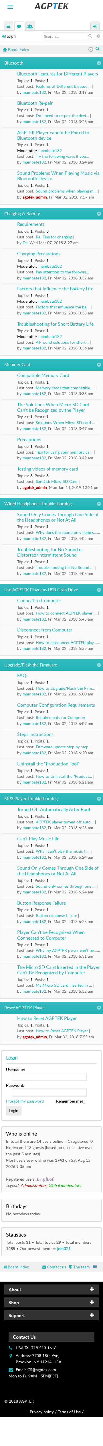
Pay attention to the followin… (62, 272)
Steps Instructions (35, 734)
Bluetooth (13, 63)
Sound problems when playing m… (66, 191)
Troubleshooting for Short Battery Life (55, 324)
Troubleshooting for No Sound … (65, 567)
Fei (25, 242)
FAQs (22, 676)
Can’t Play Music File (38, 839)
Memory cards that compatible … (65, 387)
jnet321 (64, 1248)
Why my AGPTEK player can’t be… (66, 950)
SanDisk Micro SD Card (57, 481)
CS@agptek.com (41, 1369)
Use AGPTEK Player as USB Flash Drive (41, 589)
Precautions (29, 440)
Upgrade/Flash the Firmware (30, 665)
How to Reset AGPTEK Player (47, 1018)
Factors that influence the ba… (63, 307)
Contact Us (24, 1337)
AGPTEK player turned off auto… (65, 822)
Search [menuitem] (98, 49)
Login (11, 36)
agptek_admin (35, 197)
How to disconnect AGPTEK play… (66, 642)
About (15, 1289)
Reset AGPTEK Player (24, 1007)
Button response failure (56, 915)
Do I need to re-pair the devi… (62, 115)
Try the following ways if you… (62, 156)
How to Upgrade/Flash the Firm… (65, 688)
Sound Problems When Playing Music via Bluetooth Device (58, 176)
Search (90, 36)
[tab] (51, 1289)
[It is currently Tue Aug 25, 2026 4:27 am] (90, 49)
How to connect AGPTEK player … (66, 613)
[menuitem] (79, 1267)
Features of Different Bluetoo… (63, 86)
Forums (20, 26)
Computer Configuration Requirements (56, 705)
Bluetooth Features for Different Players (57, 74)
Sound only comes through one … (66, 886)
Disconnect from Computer (44, 630)
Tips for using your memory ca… (64, 452)
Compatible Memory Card (43, 375)
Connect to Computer (39, 601)
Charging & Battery (22, 213)
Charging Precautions (38, 254)
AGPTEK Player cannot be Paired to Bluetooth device (53, 135)
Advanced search (98, 36)
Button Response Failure (41, 903)
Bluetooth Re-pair (35, 103)
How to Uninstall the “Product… (64, 776)
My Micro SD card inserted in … (64, 985)
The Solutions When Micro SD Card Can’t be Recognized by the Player (53, 407)
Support (17, 1315)
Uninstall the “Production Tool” (48, 764)
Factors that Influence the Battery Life (55, 289)
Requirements (31, 224)
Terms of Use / (71, 1411)
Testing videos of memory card (47, 469)
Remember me (69, 1101)
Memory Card (17, 364)
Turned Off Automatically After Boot (53, 810)
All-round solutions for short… (62, 342)
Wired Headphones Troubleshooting (38, 503)
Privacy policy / (43, 1411)
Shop (14, 1302)
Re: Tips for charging (54, 237)
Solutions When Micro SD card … (65, 422)
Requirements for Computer (60, 717)
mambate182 (34, 92)
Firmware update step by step (62, 746)
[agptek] (51, 6)
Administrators (33, 1185)
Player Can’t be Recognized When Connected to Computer (51, 935)
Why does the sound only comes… (66, 532)
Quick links (9, 26)
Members (31, 26)
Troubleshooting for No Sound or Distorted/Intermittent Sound (50, 552)
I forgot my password (25, 1101)
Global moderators (64, 1185)
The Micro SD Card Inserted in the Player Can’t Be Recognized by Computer (58, 970)
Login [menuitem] (95, 26)
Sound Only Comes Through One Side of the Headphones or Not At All (58, 517)
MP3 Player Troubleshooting (31, 798)
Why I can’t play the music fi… (63, 851)
